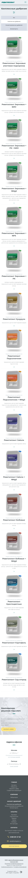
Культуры (14, 812)
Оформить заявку (8, 729)
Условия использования (20, 867)
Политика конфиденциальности (14, 863)
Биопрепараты (14, 29)
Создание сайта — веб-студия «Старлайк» (12, 872)
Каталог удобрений (14, 801)
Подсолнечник (14, 816)
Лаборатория (14, 797)
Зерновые (14, 815)
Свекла (14, 820)
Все (14, 17)
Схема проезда (16, 757)
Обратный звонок (14, 846)
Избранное (14, 787)
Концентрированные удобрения (14, 25)
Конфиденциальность (7, 867)
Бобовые (14, 822)
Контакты (14, 785)
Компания (14, 794)
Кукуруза (14, 818)
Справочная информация (14, 790)
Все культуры (14, 823)
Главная (14, 782)
